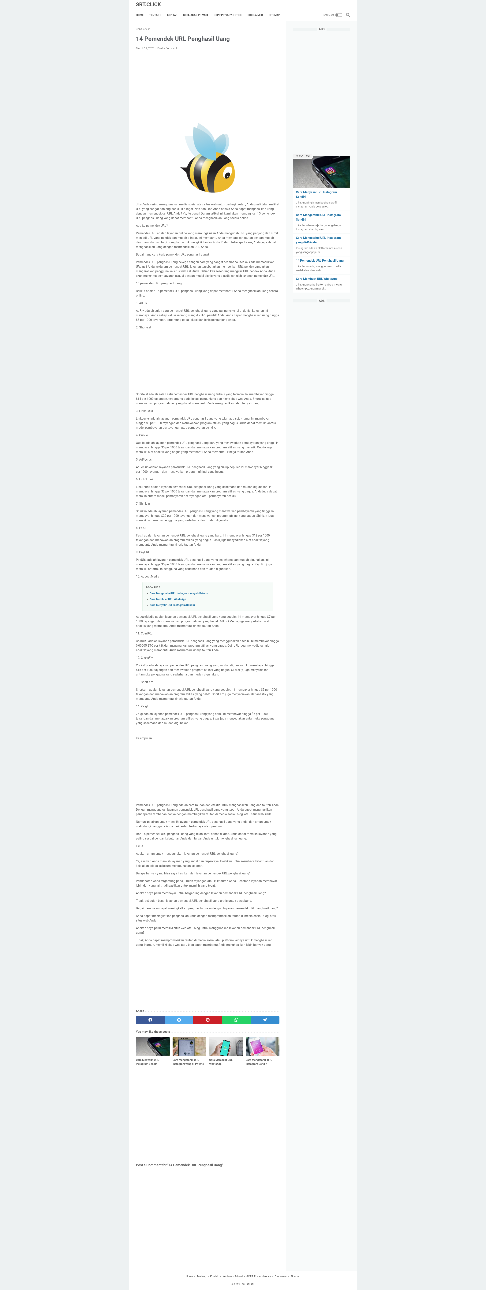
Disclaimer (255, 15)
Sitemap (274, 15)
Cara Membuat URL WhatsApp (168, 599)
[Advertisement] (207, 81)
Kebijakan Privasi (195, 15)
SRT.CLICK (148, 4)
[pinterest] (207, 1020)
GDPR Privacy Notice (228, 15)
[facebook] (150, 1020)
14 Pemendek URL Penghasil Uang (320, 260)
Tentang (155, 15)
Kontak (172, 15)
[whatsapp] (236, 1020)
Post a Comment (167, 48)
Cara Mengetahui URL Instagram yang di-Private (179, 593)
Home (140, 15)
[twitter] (179, 1020)
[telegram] (265, 1020)
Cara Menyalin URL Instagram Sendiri (172, 605)
